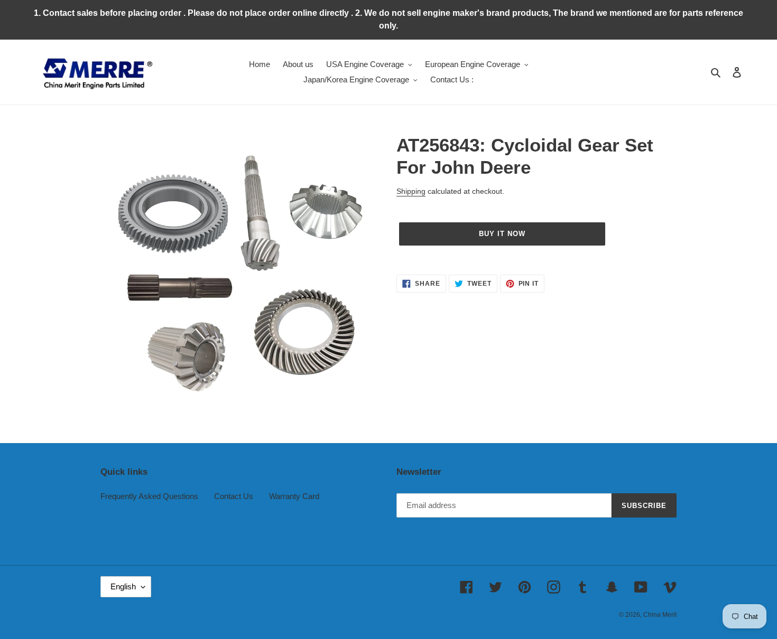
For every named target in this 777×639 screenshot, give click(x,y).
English (123, 586)
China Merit (660, 614)
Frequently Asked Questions (149, 496)
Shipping (411, 191)
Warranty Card (294, 496)
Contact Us (233, 496)
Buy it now (502, 234)
